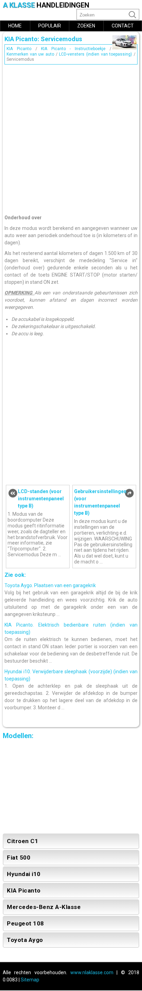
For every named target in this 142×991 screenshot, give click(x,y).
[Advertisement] (71, 137)
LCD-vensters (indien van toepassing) (95, 54)
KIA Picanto (19, 48)
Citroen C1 (22, 841)
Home (15, 25)
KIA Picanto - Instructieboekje (73, 48)
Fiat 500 (18, 857)
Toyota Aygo (25, 939)
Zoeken (86, 25)
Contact (123, 25)
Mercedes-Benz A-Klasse (44, 906)
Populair (49, 25)
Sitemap (30, 979)
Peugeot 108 (25, 923)
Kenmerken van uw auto (30, 54)
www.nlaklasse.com (91, 972)
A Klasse (46, 5)
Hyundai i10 (24, 874)
